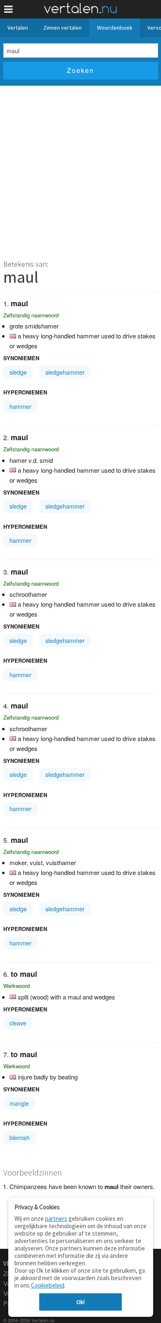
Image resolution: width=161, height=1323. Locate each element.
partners (56, 1218)
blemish (19, 1137)
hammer (20, 406)
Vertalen (17, 27)
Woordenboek (115, 27)
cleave (17, 1023)
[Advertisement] (80, 170)
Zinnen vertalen (62, 27)
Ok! (80, 1302)
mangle (19, 1103)
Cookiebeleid (47, 1285)
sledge (18, 372)
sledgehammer (65, 372)
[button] (8, 9)
